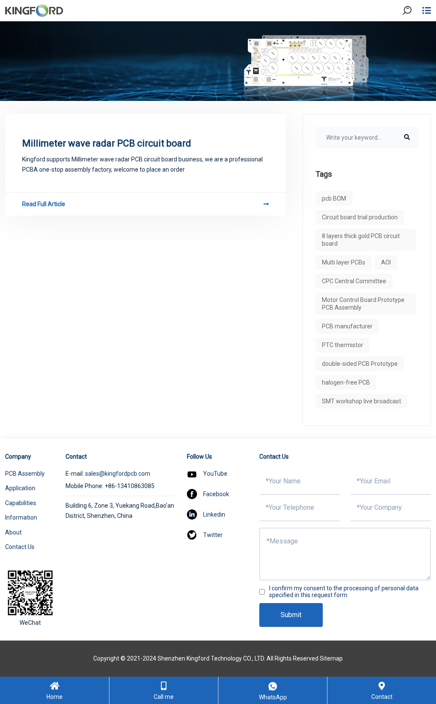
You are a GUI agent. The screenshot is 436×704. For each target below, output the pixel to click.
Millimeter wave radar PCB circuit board (106, 143)
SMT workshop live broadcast (361, 401)
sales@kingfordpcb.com (117, 473)
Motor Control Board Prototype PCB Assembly (363, 303)
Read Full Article (43, 204)
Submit (291, 615)
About (13, 532)
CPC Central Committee (354, 281)
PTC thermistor (342, 345)
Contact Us (19, 546)
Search (414, 34)
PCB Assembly (25, 473)
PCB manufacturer (347, 326)
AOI (386, 262)
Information (21, 517)
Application (20, 488)
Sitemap (331, 658)
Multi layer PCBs (343, 262)
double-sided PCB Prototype (360, 363)
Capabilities (20, 503)
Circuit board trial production (360, 217)
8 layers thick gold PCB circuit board (361, 240)
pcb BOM (334, 198)
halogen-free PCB (346, 382)
